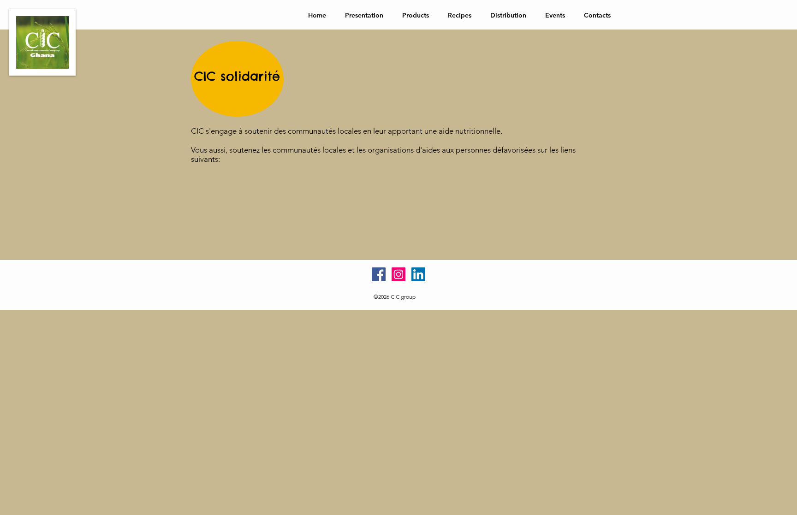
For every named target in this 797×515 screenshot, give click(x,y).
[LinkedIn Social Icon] (418, 274)
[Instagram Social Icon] (398, 274)
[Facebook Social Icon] (379, 274)
